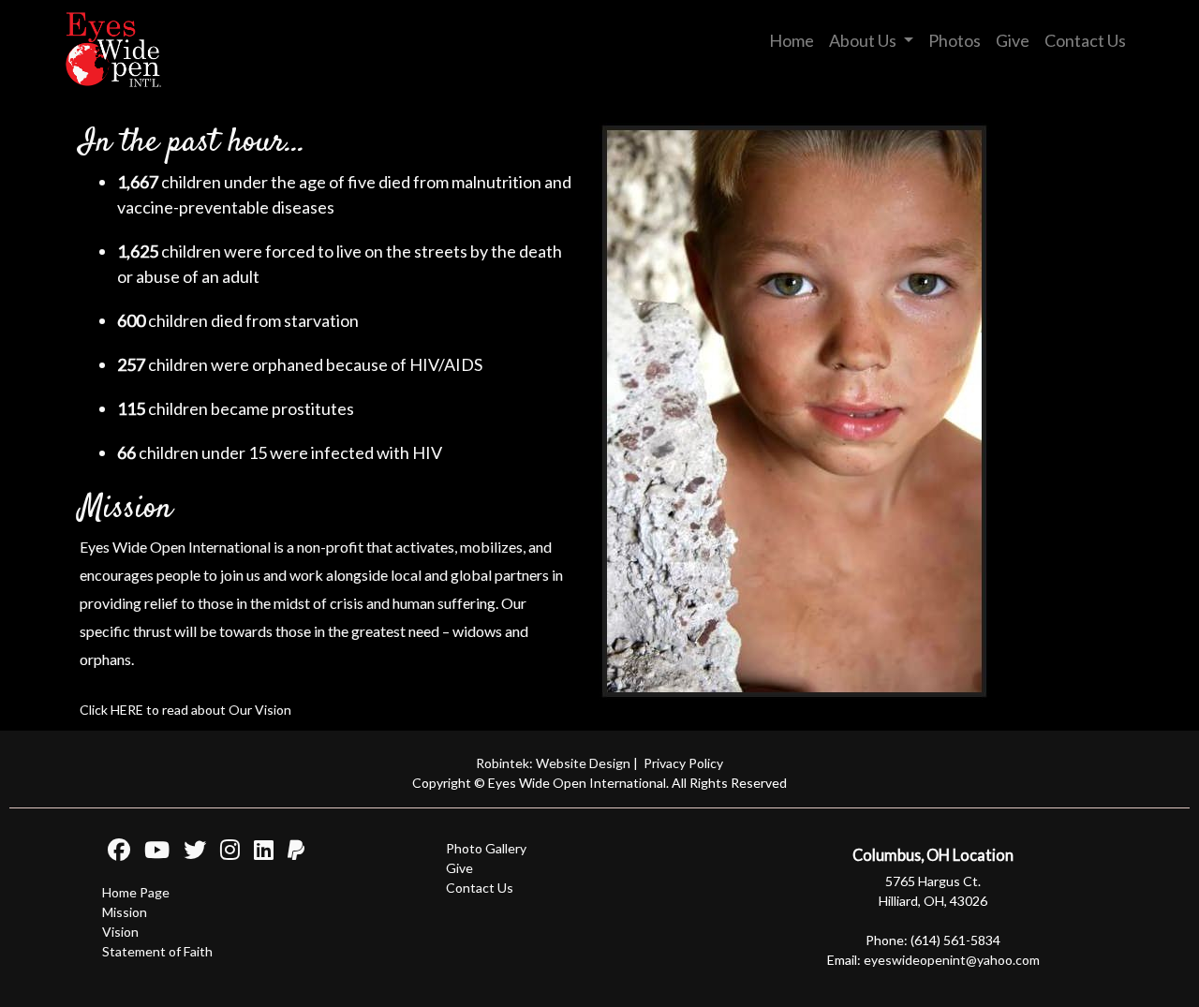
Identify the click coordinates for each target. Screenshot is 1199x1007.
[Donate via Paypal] (290, 853)
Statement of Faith (157, 951)
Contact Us (1085, 40)
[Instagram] (224, 853)
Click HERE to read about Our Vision (185, 710)
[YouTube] (151, 853)
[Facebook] (116, 853)
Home (791, 40)
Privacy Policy (683, 763)
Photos (954, 40)
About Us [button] (864, 40)
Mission (124, 912)
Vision (120, 932)
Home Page (136, 892)
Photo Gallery (486, 848)
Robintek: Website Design (553, 763)
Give (1012, 40)
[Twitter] (189, 853)
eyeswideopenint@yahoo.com (952, 960)
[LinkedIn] (258, 853)
